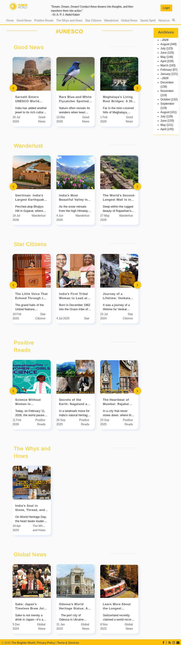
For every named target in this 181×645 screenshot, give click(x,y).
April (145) (167, 129)
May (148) (166, 56)
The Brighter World (23, 642)
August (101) (168, 112)
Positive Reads (43, 20)
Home (10, 20)
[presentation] (13, 88)
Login (166, 7)
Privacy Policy (46, 642)
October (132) (169, 99)
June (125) (167, 52)
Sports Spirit (148, 20)
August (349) (168, 44)
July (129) (166, 116)
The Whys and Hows (69, 20)
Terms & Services (68, 642)
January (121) (169, 73)
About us (164, 20)
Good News (24, 20)
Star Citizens (93, 20)
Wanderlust (111, 20)
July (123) (166, 48)
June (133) (167, 120)
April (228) (167, 61)
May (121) (166, 124)
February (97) (168, 69)
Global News (129, 20)
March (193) (168, 65)
